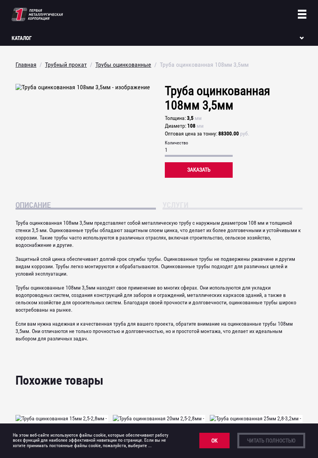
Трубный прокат (66, 64)
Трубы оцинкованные (123, 64)
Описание (33, 204)
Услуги (175, 204)
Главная (26, 64)
